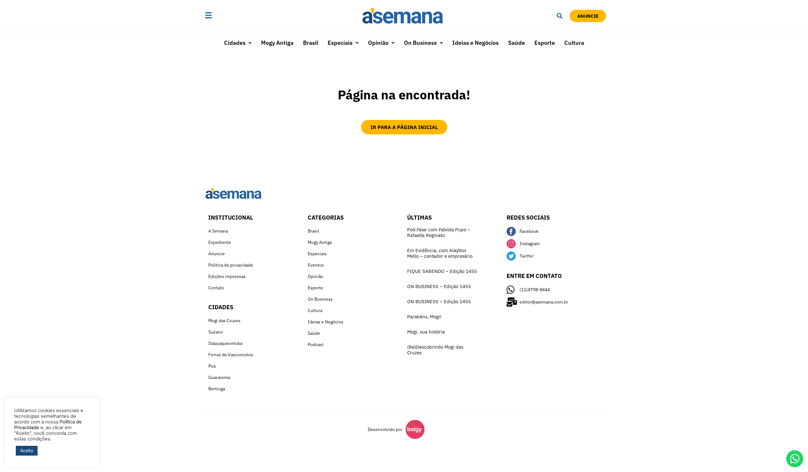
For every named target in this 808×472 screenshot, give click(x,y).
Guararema (219, 377)
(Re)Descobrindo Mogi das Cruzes (435, 350)
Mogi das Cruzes (224, 320)
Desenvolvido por (385, 429)
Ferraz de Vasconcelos (230, 354)
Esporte (544, 42)
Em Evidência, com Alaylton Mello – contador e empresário (439, 253)
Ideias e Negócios (475, 42)
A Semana (218, 231)
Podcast (316, 344)
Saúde (516, 42)
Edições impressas (227, 276)
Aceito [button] (26, 450)
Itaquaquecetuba (225, 343)
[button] (228, 16)
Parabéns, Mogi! (424, 317)
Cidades (235, 42)
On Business (420, 42)
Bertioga (216, 389)
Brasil (310, 42)
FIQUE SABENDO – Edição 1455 (442, 271)
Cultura (574, 42)
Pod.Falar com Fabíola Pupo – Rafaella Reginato (438, 232)
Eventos (316, 265)
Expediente (219, 242)
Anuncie (216, 254)
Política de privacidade (230, 265)
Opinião (378, 42)
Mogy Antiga (277, 42)
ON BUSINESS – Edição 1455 (439, 286)
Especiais (340, 42)
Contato (216, 288)
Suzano (215, 332)
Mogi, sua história (426, 332)
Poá (212, 366)
